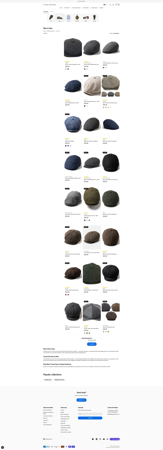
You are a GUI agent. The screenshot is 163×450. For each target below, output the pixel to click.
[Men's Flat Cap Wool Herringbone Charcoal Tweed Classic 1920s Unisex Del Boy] (92, 124)
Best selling (115, 33)
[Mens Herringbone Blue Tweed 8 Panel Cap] (73, 86)
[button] (67, 61)
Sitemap (45, 422)
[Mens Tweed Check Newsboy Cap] (111, 86)
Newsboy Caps (48, 379)
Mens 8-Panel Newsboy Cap (109, 327)
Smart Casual (66, 7)
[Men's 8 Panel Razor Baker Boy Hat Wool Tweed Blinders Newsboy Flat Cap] (73, 312)
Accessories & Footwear (66, 432)
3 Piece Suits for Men (65, 416)
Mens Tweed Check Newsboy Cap (110, 102)
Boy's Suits (63, 423)
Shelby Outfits (85, 7)
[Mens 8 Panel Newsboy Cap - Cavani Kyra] (92, 86)
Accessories (45, 11)
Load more (92, 344)
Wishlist (62, 412)
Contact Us (45, 420)
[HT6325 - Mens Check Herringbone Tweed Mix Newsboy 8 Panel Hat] (92, 312)
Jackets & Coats (94, 7)
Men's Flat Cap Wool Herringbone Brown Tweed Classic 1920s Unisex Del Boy (110, 254)
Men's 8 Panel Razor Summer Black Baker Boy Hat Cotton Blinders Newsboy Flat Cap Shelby (110, 290)
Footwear (52, 11)
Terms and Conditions (48, 416)
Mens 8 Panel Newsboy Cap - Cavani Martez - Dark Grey (91, 179)
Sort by (111, 33)
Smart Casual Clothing (65, 425)
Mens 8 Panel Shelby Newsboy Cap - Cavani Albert (91, 64)
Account (62, 410)
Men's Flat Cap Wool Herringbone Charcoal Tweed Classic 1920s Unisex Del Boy (91, 141)
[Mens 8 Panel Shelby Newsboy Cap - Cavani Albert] (92, 48)
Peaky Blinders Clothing (65, 427)
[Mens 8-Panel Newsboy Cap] (111, 312)
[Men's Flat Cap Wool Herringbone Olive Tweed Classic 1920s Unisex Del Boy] (111, 199)
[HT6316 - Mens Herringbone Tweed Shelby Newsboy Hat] (73, 48)
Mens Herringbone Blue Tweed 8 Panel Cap (72, 102)
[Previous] (68, 1)
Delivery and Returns (47, 410)
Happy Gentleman (116, 446)
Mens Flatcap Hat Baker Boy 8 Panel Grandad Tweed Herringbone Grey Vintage (72, 214)
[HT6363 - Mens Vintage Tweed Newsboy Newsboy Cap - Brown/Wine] (73, 273)
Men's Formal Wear (65, 414)
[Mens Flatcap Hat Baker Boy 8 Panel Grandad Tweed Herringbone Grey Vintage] (73, 199)
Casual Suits (63, 421)
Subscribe (90, 417)
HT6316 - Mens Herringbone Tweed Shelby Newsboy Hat (72, 64)
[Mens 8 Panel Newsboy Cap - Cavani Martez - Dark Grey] (92, 163)
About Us (45, 418)
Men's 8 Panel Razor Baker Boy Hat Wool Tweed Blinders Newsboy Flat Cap (72, 327)
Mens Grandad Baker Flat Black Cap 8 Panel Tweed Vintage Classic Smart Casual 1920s (110, 179)
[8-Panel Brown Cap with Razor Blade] (92, 237)
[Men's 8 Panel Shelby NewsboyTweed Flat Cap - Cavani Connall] (73, 124)
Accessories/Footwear (76, 7)
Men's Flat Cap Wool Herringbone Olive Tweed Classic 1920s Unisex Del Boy (110, 214)
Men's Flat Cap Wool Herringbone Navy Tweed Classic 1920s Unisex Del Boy (110, 141)
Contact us (81, 400)
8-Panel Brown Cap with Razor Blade (91, 252)
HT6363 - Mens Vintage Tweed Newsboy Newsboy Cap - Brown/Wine (71, 290)
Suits (61, 7)
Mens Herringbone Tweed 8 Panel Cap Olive (91, 290)
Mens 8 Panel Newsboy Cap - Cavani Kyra (91, 101)
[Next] (94, 1)
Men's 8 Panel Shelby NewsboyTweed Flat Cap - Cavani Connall (72, 141)
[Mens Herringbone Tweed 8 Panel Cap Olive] (92, 273)
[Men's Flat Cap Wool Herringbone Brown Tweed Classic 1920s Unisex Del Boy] (111, 237)
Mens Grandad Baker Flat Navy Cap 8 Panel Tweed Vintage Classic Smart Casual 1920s (73, 178)
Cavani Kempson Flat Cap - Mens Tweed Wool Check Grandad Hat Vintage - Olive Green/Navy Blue (91, 215)
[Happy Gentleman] (49, 4)
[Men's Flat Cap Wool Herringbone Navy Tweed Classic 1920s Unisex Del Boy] (111, 124)
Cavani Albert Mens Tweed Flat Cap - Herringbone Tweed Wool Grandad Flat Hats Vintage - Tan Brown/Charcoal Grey (110, 63)
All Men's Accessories (59, 379)
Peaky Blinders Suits (65, 418)
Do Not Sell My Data (47, 424)
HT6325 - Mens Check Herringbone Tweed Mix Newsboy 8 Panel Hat (91, 328)
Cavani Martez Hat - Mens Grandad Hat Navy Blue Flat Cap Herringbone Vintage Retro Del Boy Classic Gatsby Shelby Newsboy (72, 254)
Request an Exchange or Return (48, 413)
